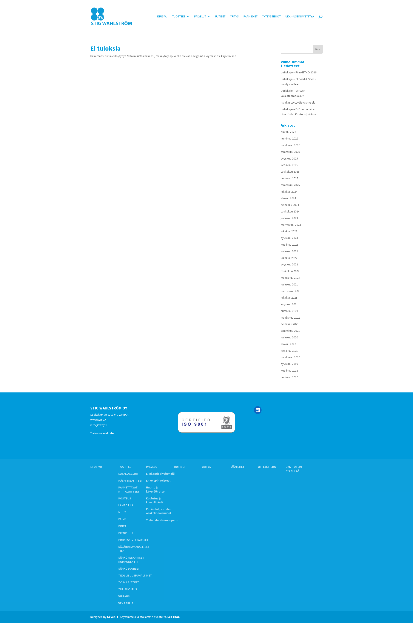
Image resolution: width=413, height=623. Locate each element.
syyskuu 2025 (289, 158)
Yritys (234, 16)
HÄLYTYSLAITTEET (130, 480)
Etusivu (162, 16)
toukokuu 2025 (290, 172)
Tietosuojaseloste (102, 433)
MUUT (122, 512)
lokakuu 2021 (289, 297)
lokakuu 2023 (289, 231)
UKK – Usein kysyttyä (299, 16)
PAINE (122, 519)
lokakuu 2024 (289, 192)
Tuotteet (178, 16)
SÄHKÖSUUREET (129, 568)
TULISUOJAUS (127, 589)
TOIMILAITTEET (128, 582)
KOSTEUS (124, 498)
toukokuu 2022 (290, 271)
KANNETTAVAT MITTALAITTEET (129, 489)
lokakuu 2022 (289, 258)
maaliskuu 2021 (290, 317)
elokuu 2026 (288, 132)
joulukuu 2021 (289, 284)
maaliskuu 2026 (290, 145)
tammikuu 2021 (290, 331)
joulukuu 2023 (289, 218)
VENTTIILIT (125, 603)
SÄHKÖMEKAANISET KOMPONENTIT (131, 559)
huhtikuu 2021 (289, 311)
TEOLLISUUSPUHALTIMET (135, 575)
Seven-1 (112, 617)
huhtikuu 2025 (289, 178)
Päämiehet (250, 16)
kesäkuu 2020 (289, 351)
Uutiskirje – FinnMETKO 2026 (298, 72)
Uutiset (220, 16)
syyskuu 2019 (289, 364)
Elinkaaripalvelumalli (160, 474)
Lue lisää (173, 617)
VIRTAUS (124, 596)
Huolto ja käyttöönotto (155, 489)
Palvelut (200, 16)
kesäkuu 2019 (289, 370)
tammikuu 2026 (290, 152)
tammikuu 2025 (290, 185)
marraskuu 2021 (291, 291)
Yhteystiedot (271, 16)
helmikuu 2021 (290, 324)
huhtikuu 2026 (289, 138)
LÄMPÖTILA (126, 505)
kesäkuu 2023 (289, 244)
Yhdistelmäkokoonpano (162, 520)
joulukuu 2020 (289, 337)
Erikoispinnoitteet (158, 480)
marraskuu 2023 (291, 225)
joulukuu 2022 (289, 251)
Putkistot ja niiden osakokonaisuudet (158, 511)
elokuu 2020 (288, 344)
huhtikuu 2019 (289, 377)
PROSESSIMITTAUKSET (133, 540)
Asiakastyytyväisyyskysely (298, 102)
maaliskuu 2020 (290, 357)
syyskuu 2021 (289, 304)
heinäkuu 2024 (290, 205)
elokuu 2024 (288, 198)
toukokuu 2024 (290, 211)
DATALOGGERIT (128, 474)
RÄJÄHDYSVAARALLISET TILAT (134, 549)
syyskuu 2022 (289, 264)
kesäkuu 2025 (289, 165)
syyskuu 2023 (289, 238)
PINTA (122, 526)
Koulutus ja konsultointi (154, 500)
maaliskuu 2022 (290, 278)
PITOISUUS (125, 533)
